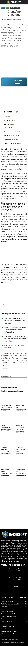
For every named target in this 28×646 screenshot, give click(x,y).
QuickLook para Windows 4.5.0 (6, 406)
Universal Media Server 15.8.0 (20, 449)
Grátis (7, 7)
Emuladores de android (20, 409)
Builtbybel (18, 132)
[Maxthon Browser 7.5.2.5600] (5, 441)
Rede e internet (19, 453)
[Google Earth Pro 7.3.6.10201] (21, 463)
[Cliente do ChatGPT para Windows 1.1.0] (4, 580)
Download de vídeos (20, 431)
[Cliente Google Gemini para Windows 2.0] (4, 571)
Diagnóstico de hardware (6, 429)
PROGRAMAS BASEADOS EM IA (13, 565)
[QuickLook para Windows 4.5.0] (5, 398)
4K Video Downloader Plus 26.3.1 (20, 427)
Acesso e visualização (5, 409)
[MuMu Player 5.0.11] (21, 398)
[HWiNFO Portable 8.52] (5, 418)
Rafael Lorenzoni (12, 304)
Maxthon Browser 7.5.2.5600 (5, 449)
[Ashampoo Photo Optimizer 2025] (5, 463)
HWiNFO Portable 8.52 (6, 426)
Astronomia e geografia (20, 475)
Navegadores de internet (6, 453)
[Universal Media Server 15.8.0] (21, 441)
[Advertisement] (14, 62)
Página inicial (4, 6)
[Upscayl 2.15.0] (4, 589)
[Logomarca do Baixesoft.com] (14, 2)
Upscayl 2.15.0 (13, 587)
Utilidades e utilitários (15, 7)
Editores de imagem (5, 475)
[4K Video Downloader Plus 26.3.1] (21, 418)
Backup (9, 6)
